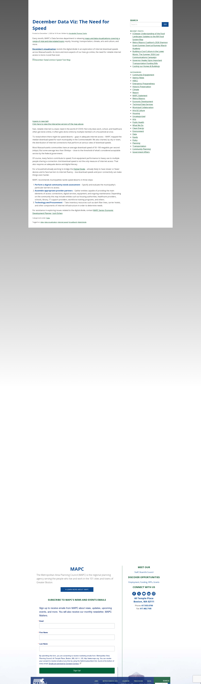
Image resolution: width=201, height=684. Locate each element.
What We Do (137, 125)
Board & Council (146, 572)
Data (48, 218)
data (42, 222)
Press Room (138, 681)
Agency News (138, 77)
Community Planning (141, 149)
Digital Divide (79, 169)
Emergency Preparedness (143, 83)
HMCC (135, 80)
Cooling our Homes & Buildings (146, 66)
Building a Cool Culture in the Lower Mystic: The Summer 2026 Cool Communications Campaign (148, 54)
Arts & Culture (138, 110)
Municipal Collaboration (142, 107)
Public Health (138, 122)
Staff (136, 572)
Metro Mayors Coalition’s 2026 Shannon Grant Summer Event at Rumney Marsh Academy (150, 45)
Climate (135, 89)
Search (166, 681)
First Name (43, 632)
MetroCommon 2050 (110, 681)
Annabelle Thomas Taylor (78, 33)
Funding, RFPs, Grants (149, 582)
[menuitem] (96, 681)
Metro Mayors (138, 98)
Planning (136, 143)
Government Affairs (141, 152)
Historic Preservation (141, 86)
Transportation (139, 146)
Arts (134, 119)
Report (135, 92)
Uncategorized (138, 116)
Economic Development (142, 101)
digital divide (82, 222)
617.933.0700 (147, 605)
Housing (136, 113)
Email (41, 621)
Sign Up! (77, 671)
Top (195, 678)
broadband (73, 222)
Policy (134, 140)
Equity (135, 137)
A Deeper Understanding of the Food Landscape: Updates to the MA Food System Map (148, 36)
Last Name (43, 644)
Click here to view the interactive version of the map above (57, 124)
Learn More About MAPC (77, 589)
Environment (138, 131)
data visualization (50, 222)
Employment (133, 582)
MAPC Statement (139, 95)
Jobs (96, 681)
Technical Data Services (142, 104)
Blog (149, 681)
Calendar (125, 681)
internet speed (63, 222)
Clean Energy (138, 128)
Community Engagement (143, 74)
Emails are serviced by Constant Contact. (64, 663)
